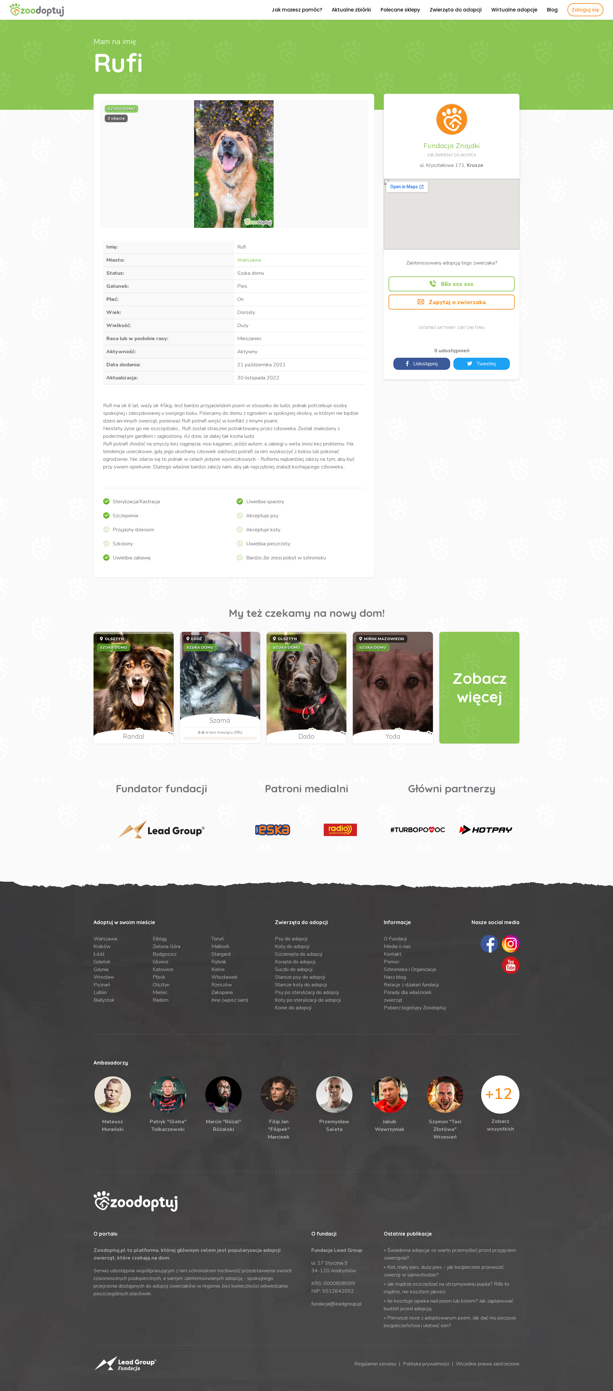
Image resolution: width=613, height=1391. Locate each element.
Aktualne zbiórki (351, 9)
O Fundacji (395, 938)
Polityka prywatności (426, 1363)
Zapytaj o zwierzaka (456, 302)
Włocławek (224, 977)
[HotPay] (485, 830)
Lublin (100, 992)
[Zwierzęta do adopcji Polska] (479, 688)
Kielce (218, 969)
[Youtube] (510, 964)
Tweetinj (485, 363)
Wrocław (104, 977)
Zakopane (222, 992)
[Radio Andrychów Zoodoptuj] (340, 830)
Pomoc (391, 961)
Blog (552, 9)
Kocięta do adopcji (295, 961)
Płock (159, 977)
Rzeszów (221, 984)
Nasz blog (395, 977)
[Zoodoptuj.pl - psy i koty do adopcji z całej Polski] (37, 10)
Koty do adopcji (292, 946)
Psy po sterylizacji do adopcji (307, 992)
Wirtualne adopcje (514, 9)
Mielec (160, 992)
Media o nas (397, 946)
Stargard (221, 954)
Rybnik (218, 961)
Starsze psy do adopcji (300, 977)
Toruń (217, 938)
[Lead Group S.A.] (161, 830)
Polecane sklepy (400, 9)
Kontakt (392, 954)
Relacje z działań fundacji (411, 984)
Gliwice (161, 961)
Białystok (104, 1000)
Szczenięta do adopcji (298, 954)
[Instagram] (510, 943)
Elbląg (160, 938)
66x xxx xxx (456, 284)
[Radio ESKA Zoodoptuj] (272, 830)
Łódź (99, 954)
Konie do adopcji (293, 1007)
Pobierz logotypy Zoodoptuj (415, 1007)
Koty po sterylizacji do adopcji (308, 1000)
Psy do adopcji (291, 938)
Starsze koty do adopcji (301, 984)
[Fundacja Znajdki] (452, 119)
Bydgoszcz (165, 954)
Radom (161, 1000)
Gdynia (101, 969)
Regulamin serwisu (375, 1363)
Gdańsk (102, 961)
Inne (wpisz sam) (229, 1000)
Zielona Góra (166, 946)
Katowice (163, 969)
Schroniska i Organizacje (410, 969)
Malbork (220, 946)
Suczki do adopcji (294, 969)
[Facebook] (489, 943)
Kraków (102, 946)
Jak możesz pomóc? (297, 9)
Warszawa (249, 260)
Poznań (102, 984)
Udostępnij (425, 363)
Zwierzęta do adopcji (456, 9)
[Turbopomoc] (417, 830)
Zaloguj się (585, 9)
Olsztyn (161, 984)
